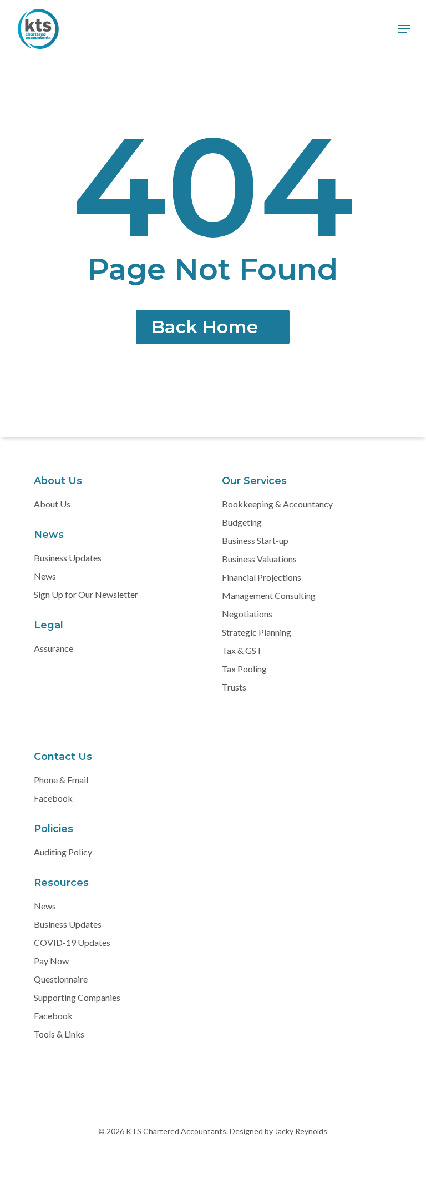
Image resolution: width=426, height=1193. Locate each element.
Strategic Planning (256, 632)
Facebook (53, 798)
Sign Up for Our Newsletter (86, 594)
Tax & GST (242, 650)
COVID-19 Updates (72, 942)
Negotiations (247, 613)
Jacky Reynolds (300, 1131)
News (45, 576)
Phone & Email (61, 779)
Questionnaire (61, 979)
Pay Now (51, 960)
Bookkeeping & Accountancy (277, 504)
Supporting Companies (77, 997)
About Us (52, 504)
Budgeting (242, 522)
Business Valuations (259, 558)
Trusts (234, 687)
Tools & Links (59, 1034)
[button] (404, 28)
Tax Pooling (244, 668)
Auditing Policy (63, 852)
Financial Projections (261, 577)
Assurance (53, 648)
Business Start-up (255, 540)
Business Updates (68, 557)
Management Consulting (269, 595)
